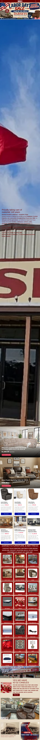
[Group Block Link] (7, 560)
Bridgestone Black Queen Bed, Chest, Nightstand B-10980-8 (32, 530)
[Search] (35, 1)
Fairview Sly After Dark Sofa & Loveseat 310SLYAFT (5, 530)
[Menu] (2, 1)
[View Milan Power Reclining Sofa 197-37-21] (20, 472)
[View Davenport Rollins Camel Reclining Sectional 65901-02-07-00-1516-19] (20, 441)
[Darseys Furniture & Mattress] (20, 1)
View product (6, 513)
